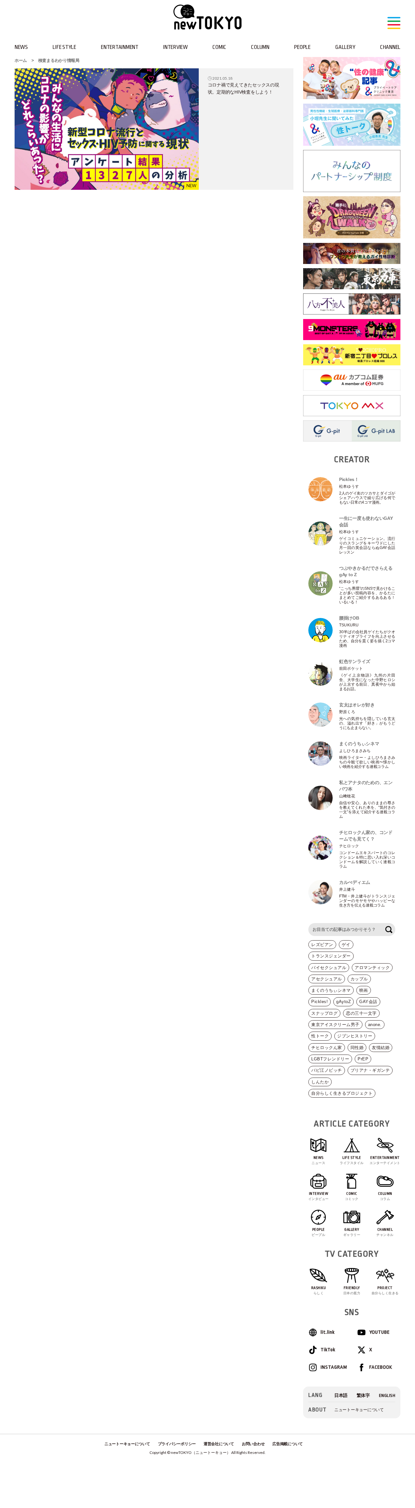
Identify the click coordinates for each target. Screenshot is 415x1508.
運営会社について (219, 1444)
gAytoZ (343, 1001)
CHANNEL (390, 47)
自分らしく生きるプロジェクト (342, 1093)
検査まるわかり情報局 (58, 60)
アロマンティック (372, 967)
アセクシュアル (326, 979)
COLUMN (260, 47)
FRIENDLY (352, 1290)
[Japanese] (341, 1395)
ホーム (21, 60)
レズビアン (322, 944)
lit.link (328, 1332)
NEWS (21, 47)
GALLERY (345, 47)
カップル (359, 979)
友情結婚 (380, 1047)
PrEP (363, 1059)
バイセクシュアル (328, 967)
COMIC (219, 47)
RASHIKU (318, 1290)
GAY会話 (368, 1001)
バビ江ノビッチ (326, 1070)
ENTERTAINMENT (119, 47)
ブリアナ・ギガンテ (370, 1070)
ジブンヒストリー (354, 1036)
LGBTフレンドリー (330, 1059)
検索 (388, 929)
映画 (363, 990)
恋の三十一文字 (361, 1013)
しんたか (320, 1082)
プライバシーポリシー (177, 1444)
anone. (375, 1024)
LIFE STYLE (64, 47)
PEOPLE (302, 47)
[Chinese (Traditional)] (363, 1395)
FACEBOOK (380, 1367)
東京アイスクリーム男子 (335, 1024)
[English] (387, 1395)
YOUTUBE (379, 1332)
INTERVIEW (175, 47)
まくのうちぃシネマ (331, 990)
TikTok (328, 1350)
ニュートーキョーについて (359, 1409)
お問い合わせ (253, 1444)
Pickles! (319, 1001)
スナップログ (324, 1013)
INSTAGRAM (334, 1367)
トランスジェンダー (331, 956)
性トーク (320, 1036)
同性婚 (357, 1047)
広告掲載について (287, 1444)
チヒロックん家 (326, 1047)
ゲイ (346, 944)
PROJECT (385, 1290)
